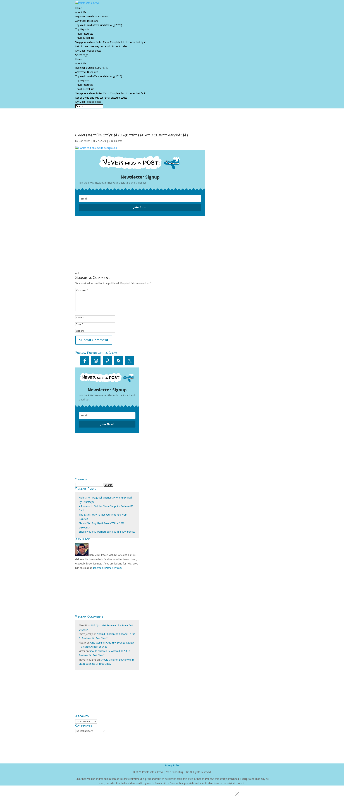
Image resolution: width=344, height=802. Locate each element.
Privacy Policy (172, 765)
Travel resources (84, 33)
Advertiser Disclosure (86, 20)
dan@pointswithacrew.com (107, 567)
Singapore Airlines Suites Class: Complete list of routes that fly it (110, 42)
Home (78, 8)
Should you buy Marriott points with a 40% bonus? (107, 531)
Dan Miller (84, 140)
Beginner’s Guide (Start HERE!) (92, 16)
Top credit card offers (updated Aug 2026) (98, 25)
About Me (80, 12)
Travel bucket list (84, 37)
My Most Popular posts (88, 50)
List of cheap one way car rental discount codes (101, 46)
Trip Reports (82, 29)
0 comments (115, 140)
